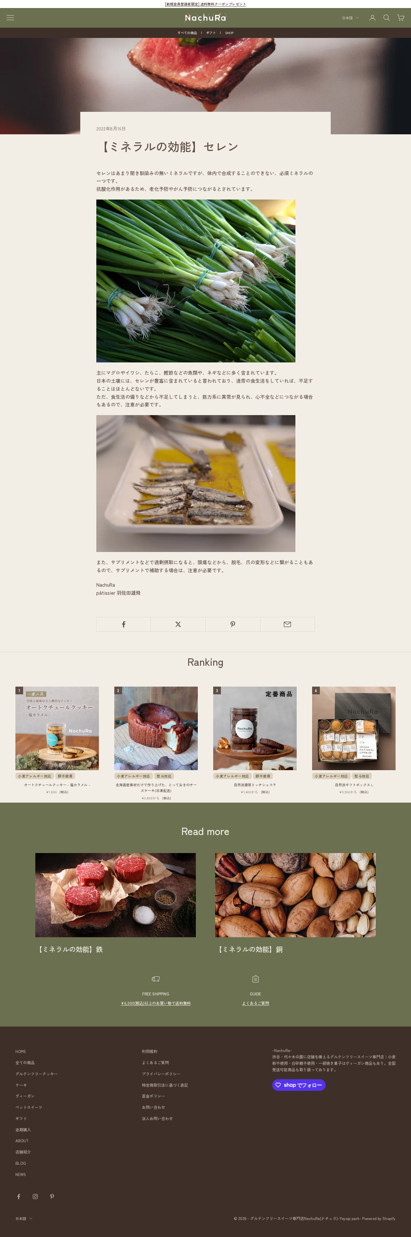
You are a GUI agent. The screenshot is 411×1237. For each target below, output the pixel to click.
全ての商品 (25, 1062)
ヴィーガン (25, 1096)
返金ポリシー (153, 1096)
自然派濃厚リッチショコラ (255, 784)
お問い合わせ (153, 1107)
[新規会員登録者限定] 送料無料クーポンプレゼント (205, 3)
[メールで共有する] (287, 624)
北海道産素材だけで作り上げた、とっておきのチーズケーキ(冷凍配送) (156, 787)
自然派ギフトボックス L (354, 784)
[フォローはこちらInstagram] (35, 1196)
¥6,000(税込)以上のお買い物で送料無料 (156, 1003)
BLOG (20, 1163)
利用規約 (149, 1051)
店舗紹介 (23, 1151)
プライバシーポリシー (161, 1073)
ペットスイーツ (28, 1107)
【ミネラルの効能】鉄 (69, 949)
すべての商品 (187, 32)
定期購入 (23, 1129)
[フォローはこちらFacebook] (18, 1196)
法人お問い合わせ (157, 1118)
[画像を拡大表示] (195, 280)
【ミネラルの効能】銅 (249, 949)
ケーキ (21, 1085)
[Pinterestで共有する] (233, 624)
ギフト (211, 32)
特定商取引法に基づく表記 (165, 1085)
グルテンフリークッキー (36, 1073)
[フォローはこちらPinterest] (52, 1196)
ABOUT (22, 1140)
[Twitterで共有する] (178, 624)
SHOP (229, 32)
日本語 (347, 17)
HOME (20, 1051)
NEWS (20, 1174)
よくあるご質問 (255, 1003)
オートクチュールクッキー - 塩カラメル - (57, 784)
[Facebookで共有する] (123, 624)
